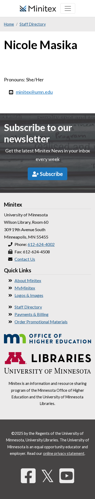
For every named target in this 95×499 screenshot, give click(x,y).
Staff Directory (33, 24)
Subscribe (51, 174)
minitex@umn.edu (34, 92)
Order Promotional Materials (41, 321)
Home (9, 24)
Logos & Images (29, 295)
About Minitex (28, 280)
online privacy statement (63, 453)
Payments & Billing (32, 314)
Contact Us (25, 259)
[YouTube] (66, 475)
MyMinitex (25, 287)
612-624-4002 (41, 244)
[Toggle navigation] (67, 8)
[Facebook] (28, 475)
